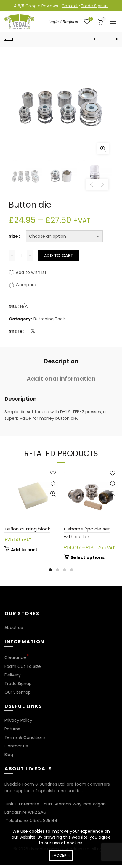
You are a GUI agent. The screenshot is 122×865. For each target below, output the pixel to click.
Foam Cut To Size (22, 666)
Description (61, 361)
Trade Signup (94, 6)
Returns (12, 729)
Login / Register (63, 22)
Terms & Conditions (25, 737)
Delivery (12, 675)
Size (13, 236)
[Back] (8, 39)
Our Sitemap (17, 692)
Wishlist (91, 19)
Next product (113, 39)
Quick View (53, 494)
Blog (8, 755)
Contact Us (16, 746)
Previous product (98, 39)
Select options (87, 557)
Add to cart (58, 255)
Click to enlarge (103, 148)
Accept (61, 855)
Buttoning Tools (49, 319)
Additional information (61, 378)
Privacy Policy (18, 720)
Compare (26, 285)
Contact (70, 6)
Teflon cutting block (27, 529)
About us (13, 628)
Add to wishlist (31, 273)
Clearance (15, 657)
